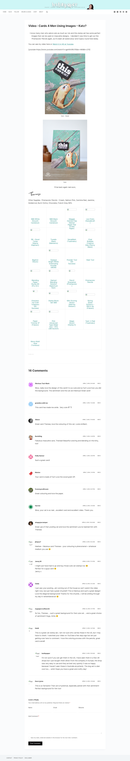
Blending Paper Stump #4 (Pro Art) (35, 283)
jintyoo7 (38, 542)
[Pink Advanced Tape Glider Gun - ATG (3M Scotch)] (53, 315)
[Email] (126, 12)
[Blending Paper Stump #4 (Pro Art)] (35, 274)
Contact (9, 758)
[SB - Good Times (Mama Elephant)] (35, 233)
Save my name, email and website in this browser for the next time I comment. (54, 737)
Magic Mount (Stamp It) (72, 323)
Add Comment (33, 716)
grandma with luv (41, 403)
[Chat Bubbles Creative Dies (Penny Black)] (90, 233)
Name (30, 707)
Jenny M (38, 561)
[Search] (47, 12)
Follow (16, 12)
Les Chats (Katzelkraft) (90, 221)
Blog (10, 12)
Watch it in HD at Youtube (63, 44)
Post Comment (35, 743)
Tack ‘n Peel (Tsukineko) (90, 322)
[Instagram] (117, 12)
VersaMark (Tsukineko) (72, 240)
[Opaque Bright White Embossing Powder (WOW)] (53, 254)
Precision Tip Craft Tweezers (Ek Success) (35, 304)
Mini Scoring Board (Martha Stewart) (72, 303)
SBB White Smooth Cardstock (35, 221)
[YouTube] (114, 12)
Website (81, 707)
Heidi (37, 628)
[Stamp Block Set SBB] (53, 295)
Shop (35, 12)
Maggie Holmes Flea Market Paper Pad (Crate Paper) (72, 223)
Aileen (37, 420)
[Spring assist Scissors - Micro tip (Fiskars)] (90, 295)
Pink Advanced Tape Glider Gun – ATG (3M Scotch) (54, 325)
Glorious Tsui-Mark (42, 383)
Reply (99, 383)
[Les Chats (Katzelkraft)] (90, 213)
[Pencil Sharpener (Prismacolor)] (72, 274)
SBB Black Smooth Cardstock (53, 221)
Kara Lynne (39, 681)
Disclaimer (28, 758)
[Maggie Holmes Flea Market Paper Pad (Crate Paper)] (72, 213)
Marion (37, 472)
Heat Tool (90, 260)
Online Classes (26, 12)
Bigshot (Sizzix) (35, 261)
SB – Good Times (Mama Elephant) (35, 242)
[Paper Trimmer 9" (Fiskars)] (35, 315)
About (41, 12)
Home (4, 12)
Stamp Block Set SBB (53, 302)
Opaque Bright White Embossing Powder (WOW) (54, 263)
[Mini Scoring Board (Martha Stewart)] (72, 295)
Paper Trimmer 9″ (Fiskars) (35, 323)
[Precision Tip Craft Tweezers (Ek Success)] (35, 295)
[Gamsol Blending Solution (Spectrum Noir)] (53, 274)
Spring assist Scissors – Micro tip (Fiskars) (90, 304)
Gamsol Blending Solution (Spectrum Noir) (53, 284)
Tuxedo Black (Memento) (53, 241)
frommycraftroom (41, 489)
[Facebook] (120, 12)
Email (55, 707)
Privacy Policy (18, 758)
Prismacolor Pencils (90, 281)
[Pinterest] (123, 12)
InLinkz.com (31, 354)
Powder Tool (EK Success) (72, 262)
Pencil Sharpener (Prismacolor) (72, 283)
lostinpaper (46, 653)
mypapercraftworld (42, 609)
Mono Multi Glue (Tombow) (35, 343)
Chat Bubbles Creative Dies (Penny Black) (90, 243)
